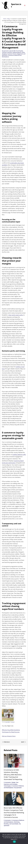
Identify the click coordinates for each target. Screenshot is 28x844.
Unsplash (12, 721)
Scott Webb (7, 721)
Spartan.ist (16, 5)
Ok (14, 841)
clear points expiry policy (16, 315)
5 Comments (7, 782)
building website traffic (19, 454)
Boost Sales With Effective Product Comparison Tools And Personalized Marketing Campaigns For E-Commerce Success (14, 812)
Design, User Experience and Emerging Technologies (11, 784)
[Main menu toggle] (24, 5)
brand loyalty (19, 51)
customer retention (7, 52)
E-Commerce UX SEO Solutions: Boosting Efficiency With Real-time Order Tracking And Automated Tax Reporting (13, 774)
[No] (26, 838)
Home (4, 18)
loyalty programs (17, 52)
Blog (8, 18)
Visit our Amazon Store (8, 736)
